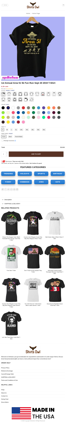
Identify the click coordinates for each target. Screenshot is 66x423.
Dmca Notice (5, 402)
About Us (4, 393)
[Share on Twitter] (8, 189)
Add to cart (36, 154)
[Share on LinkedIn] (17, 189)
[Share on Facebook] (5, 189)
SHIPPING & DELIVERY (12, 203)
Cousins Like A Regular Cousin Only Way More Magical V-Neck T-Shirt (33, 237)
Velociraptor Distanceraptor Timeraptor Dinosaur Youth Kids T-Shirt (55, 272)
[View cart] (63, 5)
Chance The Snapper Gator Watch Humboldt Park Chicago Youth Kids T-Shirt (11, 238)
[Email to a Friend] (11, 189)
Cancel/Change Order (7, 374)
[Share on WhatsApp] (2, 189)
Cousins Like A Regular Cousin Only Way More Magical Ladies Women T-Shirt (11, 305)
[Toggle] (2, 200)
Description (8, 199)
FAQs (2, 389)
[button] (5, 5)
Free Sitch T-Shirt (11, 270)
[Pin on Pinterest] (14, 189)
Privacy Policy (5, 368)
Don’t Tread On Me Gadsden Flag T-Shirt (33, 271)
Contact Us (4, 396)
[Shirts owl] (33, 5)
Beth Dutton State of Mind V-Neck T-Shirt (54, 237)
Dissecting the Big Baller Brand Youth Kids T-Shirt (55, 304)
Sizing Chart (4, 399)
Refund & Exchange (7, 371)
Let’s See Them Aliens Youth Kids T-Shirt (11, 338)
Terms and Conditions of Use (9, 380)
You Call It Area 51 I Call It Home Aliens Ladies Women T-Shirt (33, 304)
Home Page (36, 13)
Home (28, 13)
